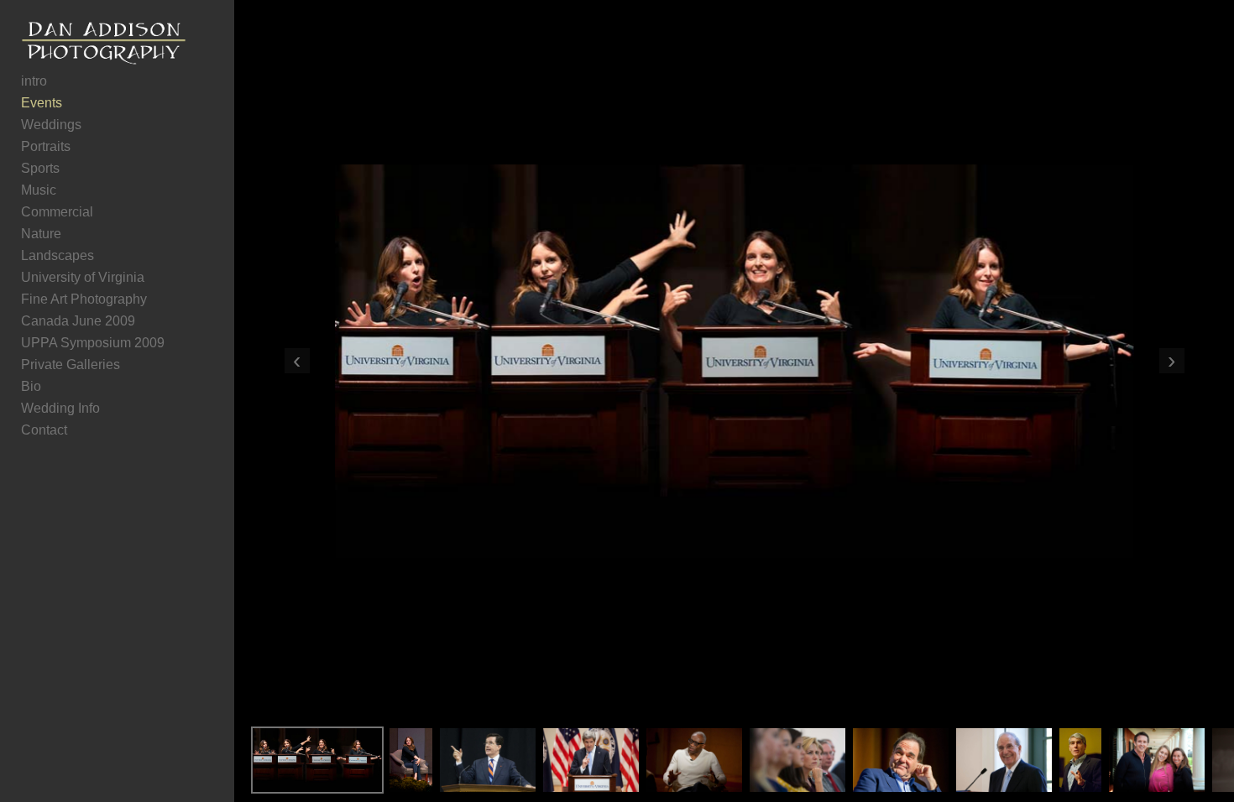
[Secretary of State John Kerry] (591, 760)
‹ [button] (297, 360)
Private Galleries (70, 364)
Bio (31, 386)
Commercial (57, 212)
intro (34, 81)
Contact (44, 430)
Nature (41, 234)
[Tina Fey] (317, 760)
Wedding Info (60, 408)
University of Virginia (82, 277)
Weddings (51, 124)
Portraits (46, 146)
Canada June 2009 (78, 321)
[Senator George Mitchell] (1004, 760)
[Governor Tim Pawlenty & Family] (1156, 760)
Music (38, 190)
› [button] (1171, 360)
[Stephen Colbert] (487, 760)
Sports (40, 168)
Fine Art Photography (84, 299)
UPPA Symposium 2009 (93, 343)
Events (41, 103)
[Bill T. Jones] (694, 760)
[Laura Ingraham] (797, 760)
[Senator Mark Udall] (1081, 760)
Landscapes (57, 255)
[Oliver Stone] (900, 760)
